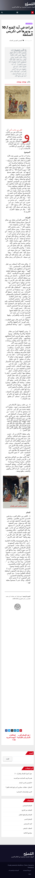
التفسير (20, 40)
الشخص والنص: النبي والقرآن (18, 506)
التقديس (16, 40)
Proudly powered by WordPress (16, 865)
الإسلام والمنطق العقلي (25, 814)
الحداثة (11, 40)
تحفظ (29, 874)
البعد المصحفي (28, 824)
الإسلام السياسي (29, 23)
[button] (2, 12)
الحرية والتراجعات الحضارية (24, 792)
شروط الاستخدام (27, 870)
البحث (31, 753)
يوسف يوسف (21, 82)
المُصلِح (30, 4)
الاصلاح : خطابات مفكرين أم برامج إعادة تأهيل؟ (19, 787)
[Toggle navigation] (17, 12)
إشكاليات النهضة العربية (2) (11, 737)
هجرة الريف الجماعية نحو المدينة (23, 778)
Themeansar (31, 867)
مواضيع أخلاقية (28, 833)
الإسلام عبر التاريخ (27, 810)
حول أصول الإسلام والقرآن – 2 (23, 773)
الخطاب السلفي (27, 828)
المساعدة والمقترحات (13, 870)
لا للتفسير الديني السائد (25, 782)
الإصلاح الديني (28, 819)
